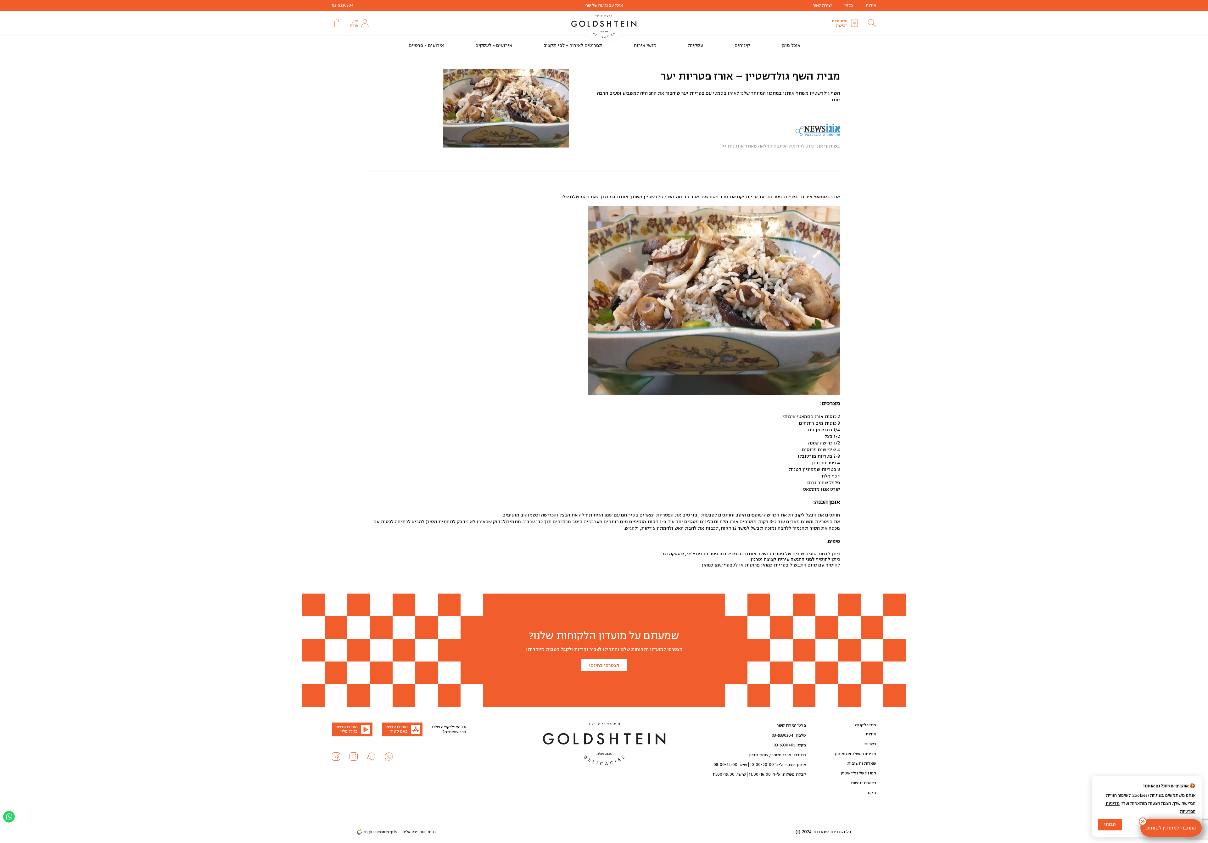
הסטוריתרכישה (839, 23)
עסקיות (695, 45)
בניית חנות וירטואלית (419, 831)
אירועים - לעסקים (493, 45)
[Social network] (389, 756)
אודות (870, 5)
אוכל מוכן (790, 45)
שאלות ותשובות (861, 763)
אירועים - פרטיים (426, 45)
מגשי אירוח (645, 45)
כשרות (870, 744)
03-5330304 (343, 5)
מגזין (848, 5)
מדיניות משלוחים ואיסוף (855, 753)
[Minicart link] (336, 23)
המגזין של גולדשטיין (858, 773)
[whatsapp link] (9, 817)
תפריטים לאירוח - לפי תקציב (573, 45)
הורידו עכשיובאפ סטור (396, 729)
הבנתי (1110, 825)
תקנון (871, 793)
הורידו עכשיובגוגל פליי (346, 729)
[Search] (872, 23)
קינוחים (742, 45)
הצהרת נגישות (863, 783)
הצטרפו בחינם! (604, 665)
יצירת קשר (822, 5)
